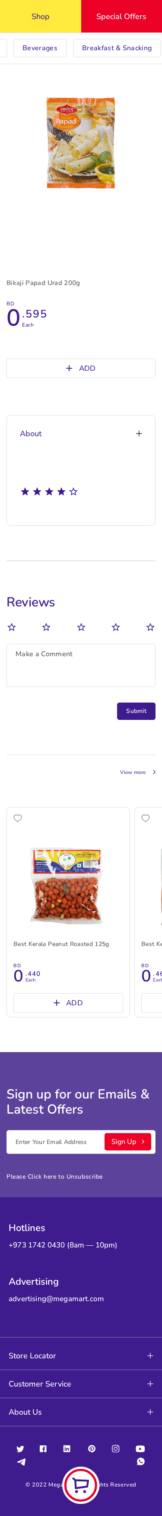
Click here (42, 1177)
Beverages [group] (39, 48)
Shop (41, 16)
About (30, 433)
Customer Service (40, 1384)
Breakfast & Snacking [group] (117, 48)
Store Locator (32, 1356)
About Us (25, 1412)
